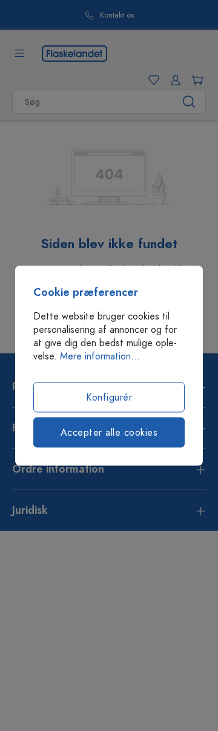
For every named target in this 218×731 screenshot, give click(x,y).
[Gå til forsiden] (74, 52)
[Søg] (189, 102)
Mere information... (100, 356)
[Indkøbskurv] (195, 80)
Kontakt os (117, 15)
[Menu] (19, 53)
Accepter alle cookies (109, 432)
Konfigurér (109, 397)
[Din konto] (173, 80)
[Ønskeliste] (151, 80)
